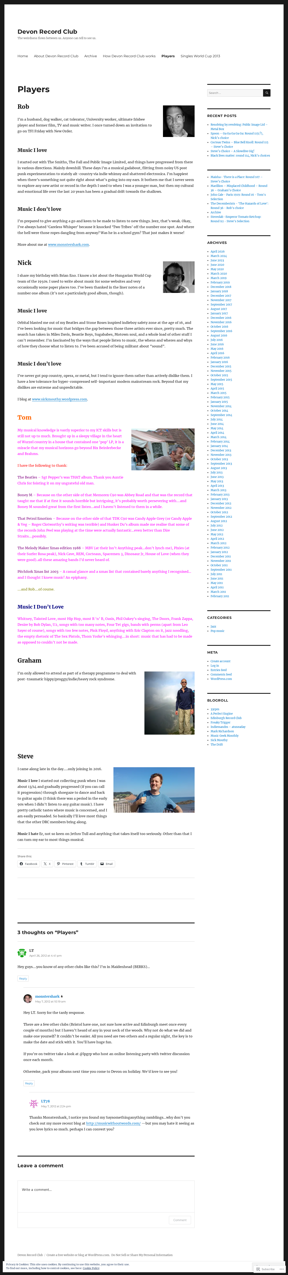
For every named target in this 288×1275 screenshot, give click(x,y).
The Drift (217, 744)
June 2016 (217, 344)
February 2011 (220, 596)
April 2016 (217, 353)
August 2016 (219, 335)
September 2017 (221, 304)
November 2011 (221, 561)
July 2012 (217, 525)
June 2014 (217, 424)
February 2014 (220, 441)
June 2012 (217, 530)
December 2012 (221, 503)
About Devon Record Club (56, 56)
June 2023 (217, 260)
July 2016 (217, 340)
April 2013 (217, 486)
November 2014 (221, 406)
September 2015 (221, 380)
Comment (180, 1220)
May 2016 (217, 349)
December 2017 (221, 296)
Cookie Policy (91, 1268)
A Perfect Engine (222, 713)
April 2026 (218, 251)
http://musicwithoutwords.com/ (113, 1123)
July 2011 (216, 574)
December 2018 (221, 287)
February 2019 (220, 282)
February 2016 (220, 357)
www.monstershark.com (68, 244)
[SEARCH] (267, 93)
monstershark (47, 996)
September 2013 (221, 463)
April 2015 (217, 388)
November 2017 (221, 300)
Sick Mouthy (219, 740)
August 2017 (219, 309)
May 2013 (217, 481)
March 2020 (219, 273)
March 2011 (218, 592)
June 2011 (217, 578)
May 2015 (217, 384)
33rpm (215, 709)
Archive (90, 56)
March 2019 (219, 278)
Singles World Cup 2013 (200, 56)
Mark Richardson (222, 731)
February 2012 (220, 547)
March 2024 (219, 256)
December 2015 (221, 366)
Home (22, 56)
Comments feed (221, 674)
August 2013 (219, 468)
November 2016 (221, 322)
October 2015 (219, 375)
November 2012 (221, 508)
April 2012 (217, 539)
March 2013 (218, 490)
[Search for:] (235, 93)
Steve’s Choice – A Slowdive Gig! (232, 151)
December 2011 (221, 556)
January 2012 (219, 552)
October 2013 (219, 459)
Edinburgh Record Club (226, 718)
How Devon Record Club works (129, 56)
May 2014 (217, 428)
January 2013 (219, 499)
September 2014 (221, 415)
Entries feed (219, 670)
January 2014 (219, 446)
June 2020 (217, 265)
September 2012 (221, 517)
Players (168, 56)
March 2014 (218, 437)
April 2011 (217, 587)
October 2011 (219, 565)
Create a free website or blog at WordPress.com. (78, 1255)
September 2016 (221, 331)
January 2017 (219, 313)
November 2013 (221, 455)
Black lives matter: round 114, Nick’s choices (240, 155)
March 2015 (218, 393)
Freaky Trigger (220, 722)
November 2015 (221, 371)
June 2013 (217, 477)
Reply (23, 978)
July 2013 (216, 472)
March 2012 (218, 543)
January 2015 (219, 402)
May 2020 (217, 269)
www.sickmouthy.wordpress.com (59, 399)
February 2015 (220, 397)
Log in (215, 665)
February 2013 (220, 494)
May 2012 (217, 534)
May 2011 (217, 583)
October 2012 (219, 512)
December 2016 (221, 318)
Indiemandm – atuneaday (228, 727)
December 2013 (221, 450)
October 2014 (219, 410)
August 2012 (219, 521)
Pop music (218, 631)
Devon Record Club (47, 31)
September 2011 (221, 570)
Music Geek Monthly (224, 736)
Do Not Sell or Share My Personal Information (142, 1255)
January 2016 (219, 362)
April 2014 (217, 433)
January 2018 (219, 291)
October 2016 (219, 326)
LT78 (45, 1101)
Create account (220, 661)
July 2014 (217, 419)
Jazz (213, 626)
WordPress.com (221, 679)
